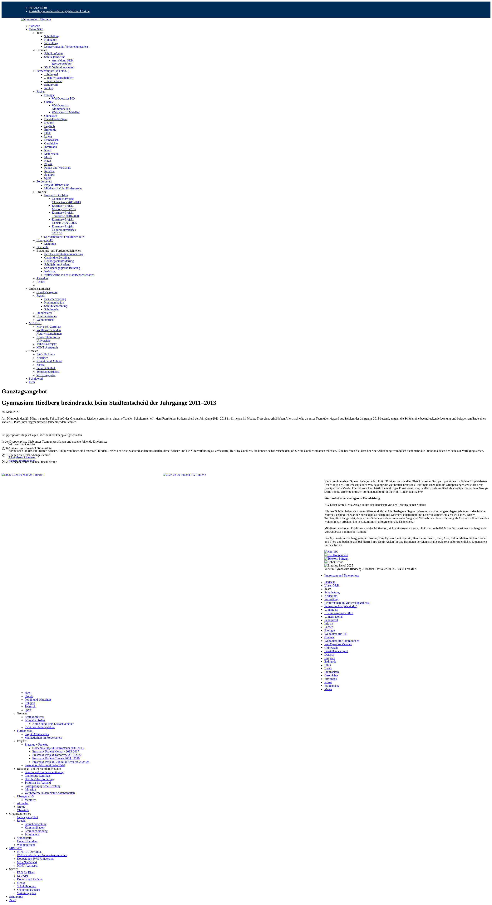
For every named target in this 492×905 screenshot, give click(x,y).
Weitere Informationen (21, 460)
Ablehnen (30, 457)
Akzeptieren (15, 457)
